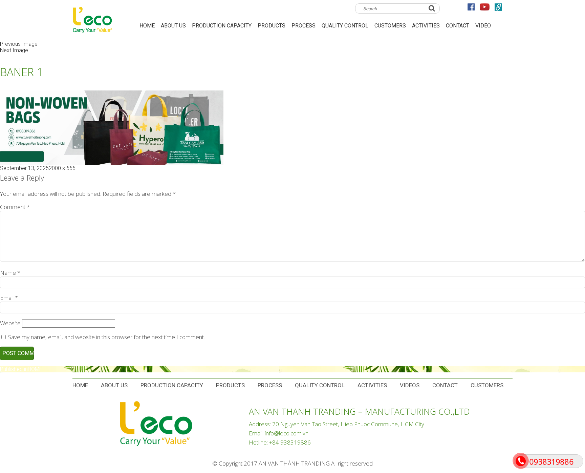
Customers (390, 25)
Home (80, 385)
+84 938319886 (290, 442)
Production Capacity (222, 25)
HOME (147, 25)
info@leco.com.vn (286, 433)
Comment (15, 207)
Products (271, 25)
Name (10, 272)
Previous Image (19, 44)
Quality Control (345, 25)
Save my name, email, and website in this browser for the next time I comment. (106, 337)
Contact (457, 25)
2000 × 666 (62, 168)
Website (10, 323)
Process (303, 25)
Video (483, 25)
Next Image (14, 50)
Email (9, 298)
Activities (426, 25)
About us (173, 25)
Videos (409, 385)
